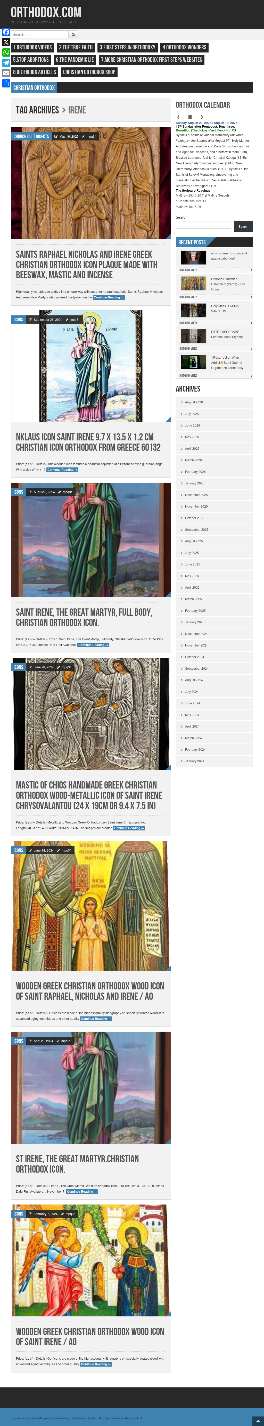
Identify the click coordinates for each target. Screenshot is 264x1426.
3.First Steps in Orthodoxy (127, 47)
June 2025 (192, 564)
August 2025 (194, 541)
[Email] (6, 73)
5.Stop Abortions (31, 60)
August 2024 (194, 680)
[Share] (6, 83)
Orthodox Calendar (203, 105)
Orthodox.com (46, 13)
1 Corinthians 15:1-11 (191, 201)
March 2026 (193, 460)
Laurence (200, 146)
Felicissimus (241, 146)
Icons (18, 320)
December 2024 (196, 633)
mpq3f (91, 136)
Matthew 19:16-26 (188, 206)
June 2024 (192, 703)
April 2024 (192, 726)
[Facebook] (6, 32)
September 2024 (197, 668)
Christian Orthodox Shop (89, 72)
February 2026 (195, 471)
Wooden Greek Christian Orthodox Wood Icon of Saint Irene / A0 (90, 1337)
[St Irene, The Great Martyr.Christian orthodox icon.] (91, 1088)
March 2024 (193, 738)
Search (181, 217)
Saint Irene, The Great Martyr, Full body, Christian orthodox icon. (84, 618)
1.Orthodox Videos (32, 47)
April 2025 (192, 587)
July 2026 (192, 413)
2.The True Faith (76, 47)
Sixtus (226, 146)
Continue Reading (109, 297)
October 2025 (194, 518)
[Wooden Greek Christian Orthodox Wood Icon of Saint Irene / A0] (91, 1260)
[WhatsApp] (6, 52)
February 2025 (195, 610)
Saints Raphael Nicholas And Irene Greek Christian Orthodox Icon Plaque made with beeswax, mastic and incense (87, 265)
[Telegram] (6, 63)
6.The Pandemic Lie (75, 60)
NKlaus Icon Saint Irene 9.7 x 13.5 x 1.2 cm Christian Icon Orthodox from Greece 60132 (88, 442)
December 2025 (196, 494)
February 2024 (195, 749)
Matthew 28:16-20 (188, 195)
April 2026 (192, 448)
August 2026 (194, 402)
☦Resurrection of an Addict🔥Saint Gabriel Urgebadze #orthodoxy (227, 362)
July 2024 (192, 691)
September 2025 (197, 529)
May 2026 (192, 437)
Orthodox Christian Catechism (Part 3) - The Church (228, 284)
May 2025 (192, 575)
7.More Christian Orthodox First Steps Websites (151, 60)
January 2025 (194, 622)
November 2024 (196, 645)
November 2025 (196, 506)
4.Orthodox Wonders (184, 47)
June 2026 (192, 425)
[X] (6, 42)
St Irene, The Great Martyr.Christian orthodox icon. (77, 1164)
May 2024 (192, 714)
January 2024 (194, 761)
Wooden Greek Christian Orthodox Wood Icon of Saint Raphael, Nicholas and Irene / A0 (90, 991)
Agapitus (188, 151)
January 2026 (194, 483)
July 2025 (192, 552)
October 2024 (194, 656)
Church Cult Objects (31, 137)
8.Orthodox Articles (34, 72)
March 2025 (193, 599)
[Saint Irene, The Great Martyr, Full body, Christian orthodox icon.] (91, 540)
